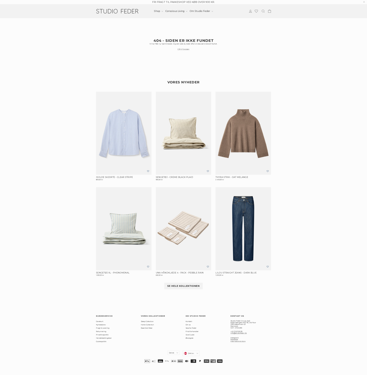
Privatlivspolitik (102, 335)
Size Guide (190, 335)
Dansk (171, 353)
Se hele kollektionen (183, 286)
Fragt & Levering (103, 328)
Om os (188, 325)
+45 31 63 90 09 (236, 331)
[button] (148, 171)
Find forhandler (192, 331)
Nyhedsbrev (101, 325)
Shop (157, 11)
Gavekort (99, 321)
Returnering (101, 331)
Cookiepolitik (101, 341)
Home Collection (147, 325)
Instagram (235, 338)
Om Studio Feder (200, 11)
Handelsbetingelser (104, 338)
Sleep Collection (147, 321)
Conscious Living (175, 11)
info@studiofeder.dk (239, 333)
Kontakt (189, 321)
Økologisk (190, 338)
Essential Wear (147, 328)
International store (238, 341)
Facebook (234, 339)
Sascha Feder (191, 328)
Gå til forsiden (183, 49)
